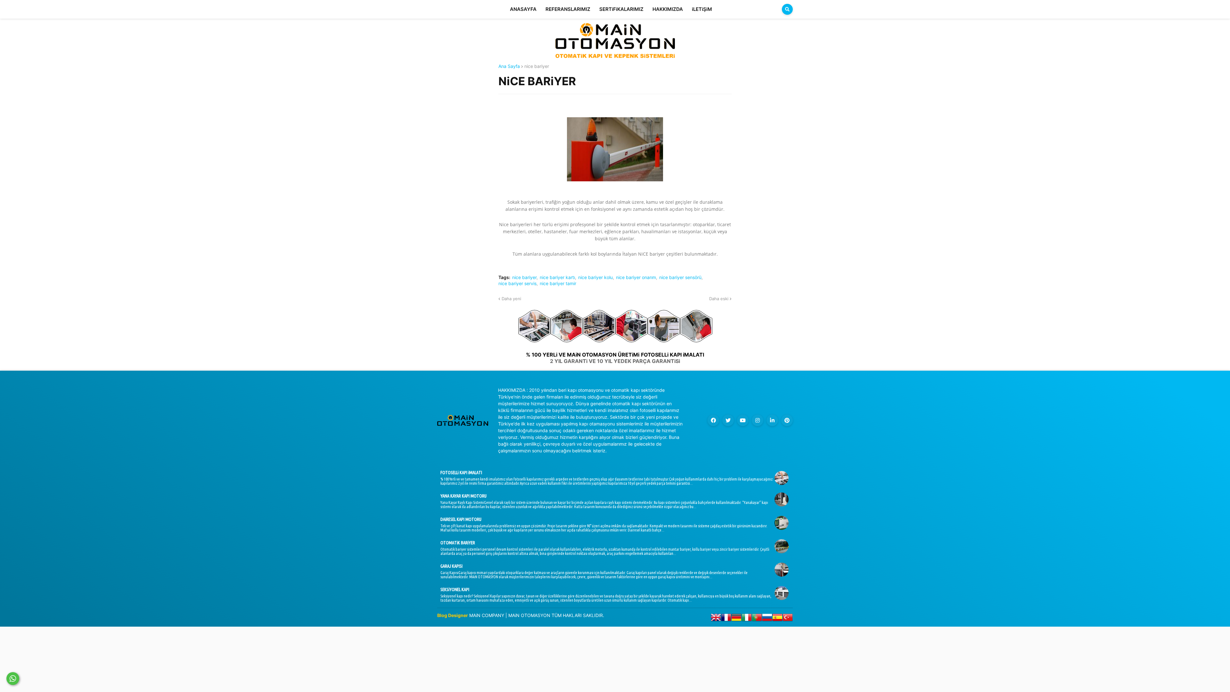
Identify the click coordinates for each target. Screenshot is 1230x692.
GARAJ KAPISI (451, 566)
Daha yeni (511, 298)
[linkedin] (772, 420)
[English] (716, 618)
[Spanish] (777, 618)
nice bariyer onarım (636, 277)
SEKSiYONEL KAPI (454, 589)
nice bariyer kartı (557, 277)
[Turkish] (788, 618)
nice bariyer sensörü (680, 277)
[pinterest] (787, 420)
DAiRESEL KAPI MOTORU (460, 519)
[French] (726, 618)
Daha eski (718, 298)
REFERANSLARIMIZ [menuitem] (567, 9)
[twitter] (728, 420)
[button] (787, 9)
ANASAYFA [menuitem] (523, 9)
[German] (736, 618)
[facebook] (713, 420)
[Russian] (767, 618)
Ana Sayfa (509, 66)
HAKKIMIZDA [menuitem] (667, 9)
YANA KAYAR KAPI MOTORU (463, 495)
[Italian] (747, 618)
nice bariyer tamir (558, 283)
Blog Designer (452, 615)
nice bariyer (536, 66)
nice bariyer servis (517, 283)
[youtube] (743, 420)
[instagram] (757, 420)
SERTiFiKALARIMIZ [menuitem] (621, 9)
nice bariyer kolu (595, 277)
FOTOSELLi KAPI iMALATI (461, 472)
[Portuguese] (757, 618)
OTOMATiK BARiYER (457, 542)
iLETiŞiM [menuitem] (702, 9)
